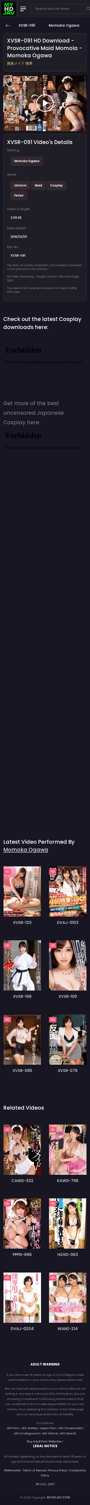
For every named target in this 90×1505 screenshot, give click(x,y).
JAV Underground (27, 1433)
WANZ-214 (68, 1329)
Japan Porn (48, 1428)
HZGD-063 (68, 1254)
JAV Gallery (29, 1428)
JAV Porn (12, 1428)
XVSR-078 (68, 1070)
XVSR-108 (22, 996)
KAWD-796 (67, 1181)
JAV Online (50, 1433)
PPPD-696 (22, 1254)
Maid (38, 185)
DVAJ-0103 (67, 922)
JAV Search (68, 1433)
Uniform (20, 185)
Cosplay (56, 185)
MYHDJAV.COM (58, 1497)
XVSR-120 (22, 922)
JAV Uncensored (70, 1428)
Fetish (19, 196)
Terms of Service (34, 1470)
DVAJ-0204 (22, 1329)
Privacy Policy (57, 1470)
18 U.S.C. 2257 (45, 1484)
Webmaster (12, 1470)
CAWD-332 (22, 1181)
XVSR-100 (67, 996)
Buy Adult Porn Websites (44, 1441)
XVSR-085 (22, 1070)
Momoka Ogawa (26, 161)
